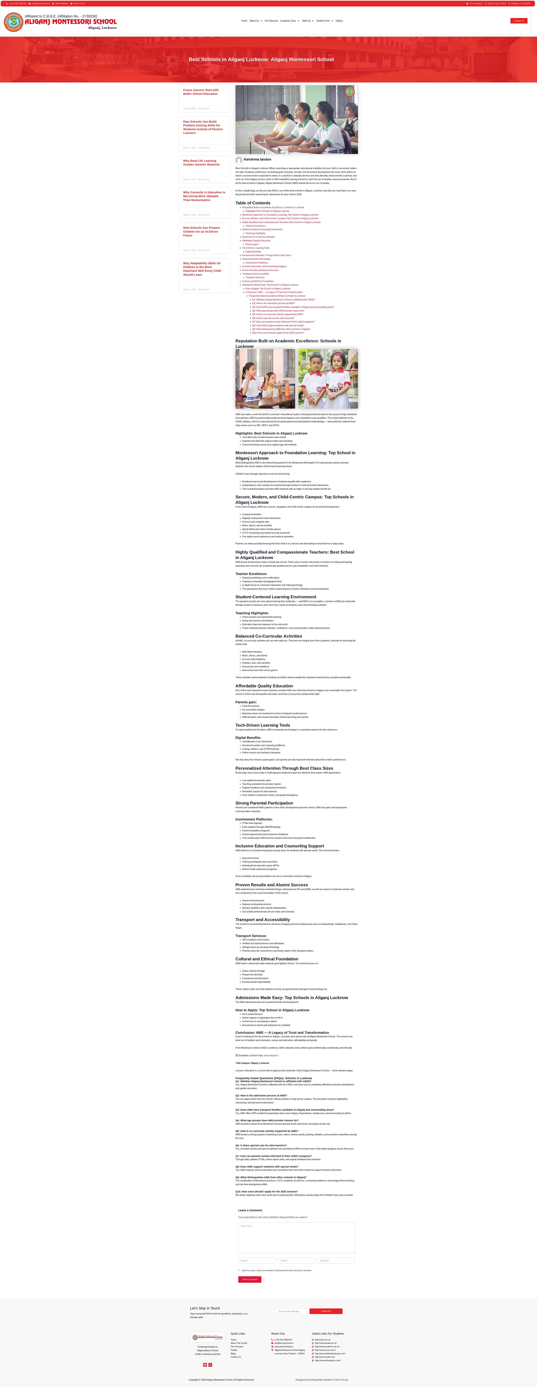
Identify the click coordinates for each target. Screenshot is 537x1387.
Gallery (339, 21)
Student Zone (323, 21)
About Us (254, 21)
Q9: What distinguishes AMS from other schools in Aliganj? (281, 329)
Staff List (306, 21)
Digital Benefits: (253, 252)
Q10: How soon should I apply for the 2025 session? (278, 333)
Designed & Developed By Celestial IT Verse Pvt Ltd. (322, 1380)
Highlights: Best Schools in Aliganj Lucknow (267, 211)
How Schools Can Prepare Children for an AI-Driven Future (201, 231)
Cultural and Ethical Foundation (258, 281)
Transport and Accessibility (255, 274)
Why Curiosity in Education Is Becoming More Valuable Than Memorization (204, 196)
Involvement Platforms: (257, 263)
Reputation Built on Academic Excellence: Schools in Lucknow (273, 207)
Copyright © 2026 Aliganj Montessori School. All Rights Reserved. (221, 1380)
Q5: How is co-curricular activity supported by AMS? (277, 314)
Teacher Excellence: (256, 226)
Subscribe (326, 1311)
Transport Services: (255, 277)
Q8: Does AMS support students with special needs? (278, 325)
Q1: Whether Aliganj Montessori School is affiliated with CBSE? (283, 299)
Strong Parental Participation (256, 259)
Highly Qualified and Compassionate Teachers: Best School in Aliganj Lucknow (281, 222)
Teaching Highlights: (256, 233)
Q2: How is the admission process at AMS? (273, 303)
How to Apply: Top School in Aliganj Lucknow (268, 288)
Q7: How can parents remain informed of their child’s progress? (283, 322)
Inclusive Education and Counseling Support (264, 266)
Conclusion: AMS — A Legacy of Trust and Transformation (274, 292)
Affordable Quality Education (256, 240)
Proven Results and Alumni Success (260, 270)
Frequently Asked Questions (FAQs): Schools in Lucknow (277, 296)
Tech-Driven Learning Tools (255, 248)
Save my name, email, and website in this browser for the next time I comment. (277, 1270)
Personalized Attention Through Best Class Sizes (266, 255)
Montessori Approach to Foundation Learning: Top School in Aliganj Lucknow (280, 215)
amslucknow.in (270, 1055)
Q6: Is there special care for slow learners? (273, 318)
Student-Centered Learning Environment (262, 229)
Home (244, 21)
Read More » (189, 101)
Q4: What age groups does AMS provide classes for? (278, 310)
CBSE (279, 1180)
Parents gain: (252, 244)
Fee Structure (271, 21)
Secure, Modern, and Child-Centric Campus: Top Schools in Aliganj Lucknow (280, 218)
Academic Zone (288, 21)
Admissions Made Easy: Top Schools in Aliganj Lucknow (270, 285)
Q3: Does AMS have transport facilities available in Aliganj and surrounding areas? (293, 307)
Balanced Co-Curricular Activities (258, 237)
